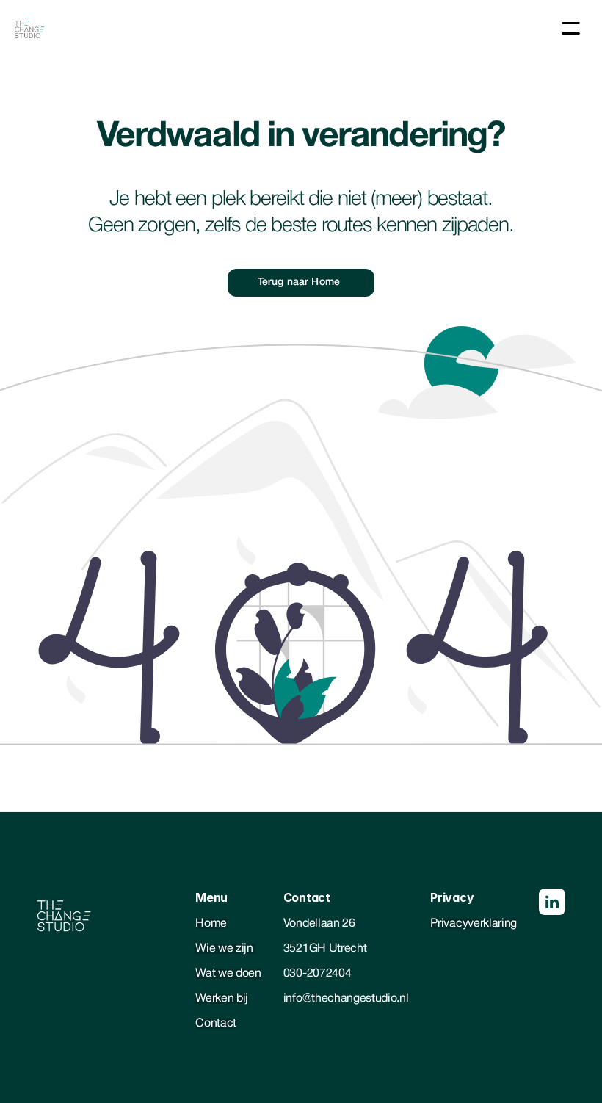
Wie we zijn (225, 949)
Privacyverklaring (473, 924)
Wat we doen (228, 974)
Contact (215, 1024)
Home (211, 924)
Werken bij (221, 999)
